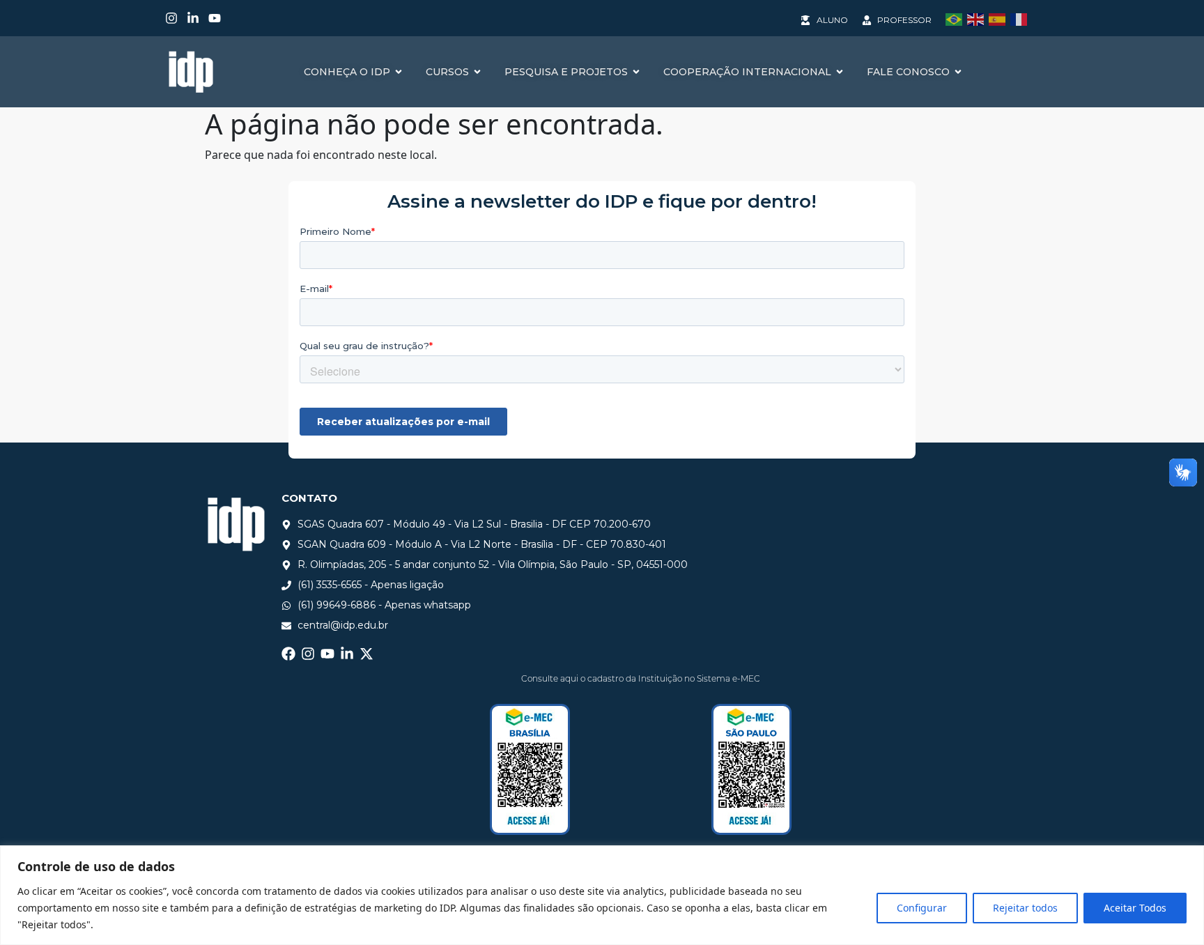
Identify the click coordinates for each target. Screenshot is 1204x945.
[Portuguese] (956, 18)
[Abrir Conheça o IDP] (398, 72)
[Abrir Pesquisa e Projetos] (636, 72)
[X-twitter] (366, 654)
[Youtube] (214, 18)
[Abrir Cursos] (477, 72)
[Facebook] (288, 654)
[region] (602, 895)
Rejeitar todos (1025, 907)
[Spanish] (999, 18)
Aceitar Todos (1135, 907)
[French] (1021, 18)
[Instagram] (171, 18)
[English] (978, 18)
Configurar (922, 907)
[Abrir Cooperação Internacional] (839, 72)
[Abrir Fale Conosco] (958, 72)
